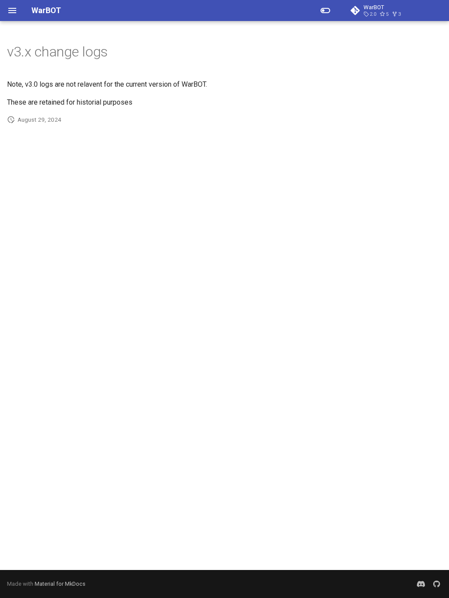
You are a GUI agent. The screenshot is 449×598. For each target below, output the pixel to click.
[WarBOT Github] (437, 584)
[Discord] (421, 584)
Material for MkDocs (60, 583)
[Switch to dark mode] (325, 10)
